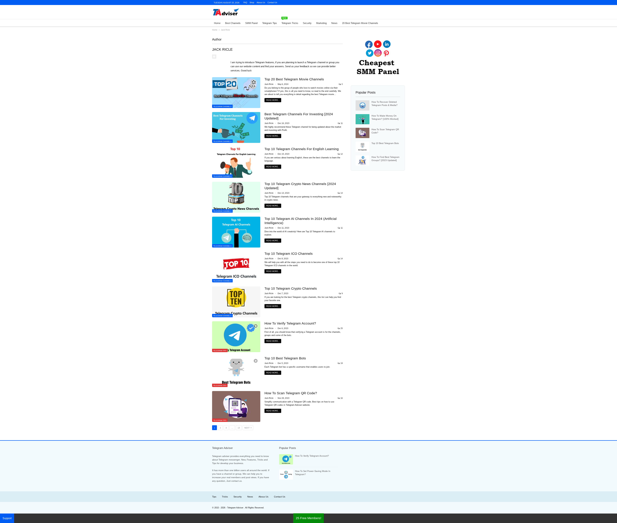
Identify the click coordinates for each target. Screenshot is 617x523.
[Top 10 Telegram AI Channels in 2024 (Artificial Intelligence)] (236, 232)
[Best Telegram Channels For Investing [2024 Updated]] (236, 127)
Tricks (225, 496)
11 (341, 123)
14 (341, 193)
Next (247, 428)
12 (341, 154)
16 (341, 398)
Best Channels (233, 23)
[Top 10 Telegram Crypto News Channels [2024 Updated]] (236, 197)
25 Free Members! (308, 518)
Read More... (272, 100)
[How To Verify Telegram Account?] (236, 336)
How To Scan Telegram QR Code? (290, 393)
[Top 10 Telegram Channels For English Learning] (236, 162)
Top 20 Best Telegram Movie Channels (294, 79)
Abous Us (261, 2)
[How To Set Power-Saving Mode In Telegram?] (286, 474)
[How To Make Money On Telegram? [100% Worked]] (362, 119)
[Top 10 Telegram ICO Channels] (236, 267)
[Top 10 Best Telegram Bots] (236, 371)
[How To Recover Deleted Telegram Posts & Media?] (362, 105)
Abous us (263, 496)
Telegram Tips (269, 23)
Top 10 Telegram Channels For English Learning (301, 149)
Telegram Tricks (290, 21)
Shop (252, 2)
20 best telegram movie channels (360, 23)
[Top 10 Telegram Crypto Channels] (236, 301)
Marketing (321, 23)
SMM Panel (251, 23)
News (334, 23)
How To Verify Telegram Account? (290, 323)
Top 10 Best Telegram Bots (285, 358)
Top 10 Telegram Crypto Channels (290, 288)
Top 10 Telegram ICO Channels (288, 253)
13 (239, 428)
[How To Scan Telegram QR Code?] (236, 406)
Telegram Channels (222, 106)
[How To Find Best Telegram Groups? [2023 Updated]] (362, 160)
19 (341, 363)
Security (307, 23)
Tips (214, 496)
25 (341, 328)
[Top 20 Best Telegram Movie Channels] (236, 92)
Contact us (272, 2)
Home (217, 23)
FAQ (245, 2)
